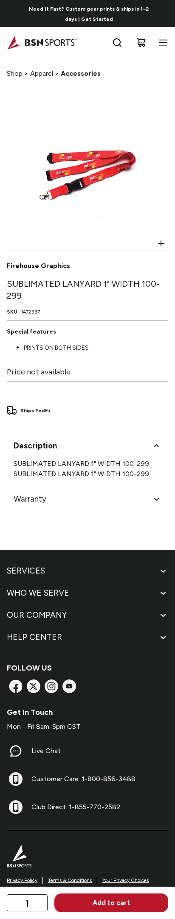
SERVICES (26, 571)
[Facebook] (16, 686)
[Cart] (141, 42)
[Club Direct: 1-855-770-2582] (16, 807)
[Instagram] (51, 686)
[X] (33, 686)
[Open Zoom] (161, 243)
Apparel (41, 73)
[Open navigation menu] (161, 42)
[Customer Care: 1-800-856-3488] (16, 779)
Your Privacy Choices (125, 880)
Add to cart (111, 903)
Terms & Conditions (70, 880)
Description (35, 446)
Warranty (30, 499)
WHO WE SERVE (38, 593)
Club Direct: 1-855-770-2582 (75, 807)
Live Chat (46, 751)
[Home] (42, 42)
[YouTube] (69, 686)
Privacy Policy (22, 880)
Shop (15, 73)
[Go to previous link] (12, 13)
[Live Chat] (16, 751)
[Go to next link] (166, 13)
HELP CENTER (34, 637)
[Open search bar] (117, 42)
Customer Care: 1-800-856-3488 (83, 779)
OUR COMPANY (37, 615)
